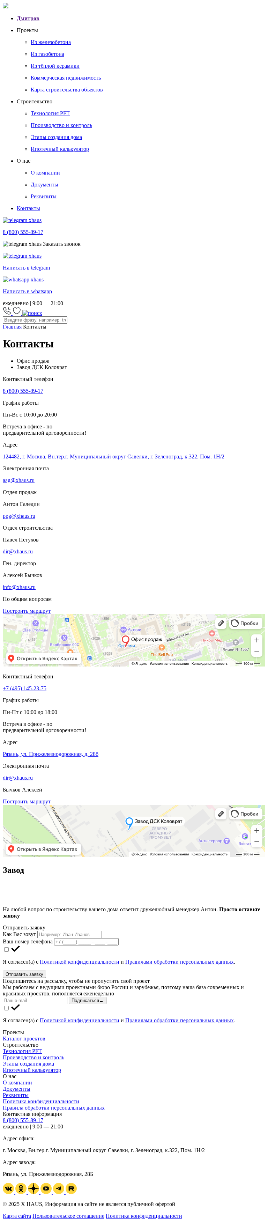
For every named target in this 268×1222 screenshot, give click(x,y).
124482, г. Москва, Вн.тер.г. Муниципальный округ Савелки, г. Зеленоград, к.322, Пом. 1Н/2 (113, 456)
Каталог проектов (24, 1038)
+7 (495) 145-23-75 (24, 688)
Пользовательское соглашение (68, 1216)
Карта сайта (17, 1216)
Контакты (28, 208)
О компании (17, 1082)
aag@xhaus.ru (19, 480)
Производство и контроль (33, 1057)
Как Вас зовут (19, 934)
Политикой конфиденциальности (79, 962)
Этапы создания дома (28, 1064)
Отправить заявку (24, 974)
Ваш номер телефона (28, 941)
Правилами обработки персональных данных (179, 962)
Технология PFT (22, 1051)
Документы (16, 1089)
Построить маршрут (27, 611)
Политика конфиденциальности (41, 1101)
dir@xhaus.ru (18, 551)
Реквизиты (16, 1095)
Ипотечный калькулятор (32, 1070)
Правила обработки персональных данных (54, 1108)
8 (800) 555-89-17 (23, 391)
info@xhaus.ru (19, 587)
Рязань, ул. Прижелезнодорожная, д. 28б (50, 754)
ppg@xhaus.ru (19, 516)
